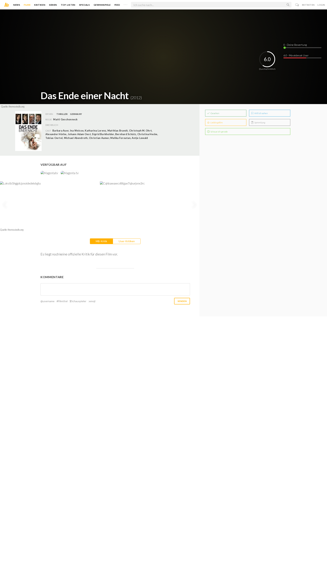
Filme (27, 5)
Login (321, 5)
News (16, 5)
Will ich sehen (261, 113)
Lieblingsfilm (216, 122)
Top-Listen (68, 5)
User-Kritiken (127, 241)
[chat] (297, 5)
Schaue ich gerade (219, 131)
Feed (117, 5)
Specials (84, 5)
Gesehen (214, 113)
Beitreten (308, 5)
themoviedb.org (16, 106)
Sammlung (259, 122)
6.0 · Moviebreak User (296, 55)
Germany (76, 114)
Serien (53, 5)
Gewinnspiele (102, 5)
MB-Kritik (101, 241)
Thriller (62, 114)
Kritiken (39, 5)
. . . (125, 3)
